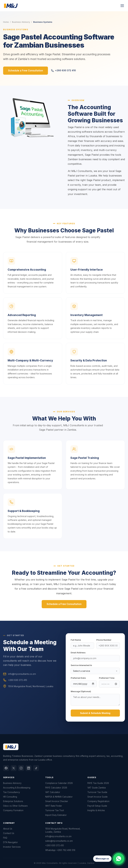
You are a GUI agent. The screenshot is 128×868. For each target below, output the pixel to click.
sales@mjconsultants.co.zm (59, 841)
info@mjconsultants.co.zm (58, 836)
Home (6, 22)
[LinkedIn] (29, 768)
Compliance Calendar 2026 (59, 783)
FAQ (5, 838)
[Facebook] (6, 768)
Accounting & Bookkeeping (16, 787)
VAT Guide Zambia (96, 787)
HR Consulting (10, 796)
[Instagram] (21, 768)
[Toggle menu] (122, 5)
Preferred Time (106, 678)
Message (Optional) (81, 691)
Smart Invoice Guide (97, 796)
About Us (7, 828)
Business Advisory (21, 22)
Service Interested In (81, 665)
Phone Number (103, 640)
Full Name (76, 640)
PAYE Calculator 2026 (56, 787)
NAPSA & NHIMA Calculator (59, 796)
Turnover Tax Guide (97, 792)
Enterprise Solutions (13, 801)
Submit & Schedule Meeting (95, 713)
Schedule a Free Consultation (25, 70)
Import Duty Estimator (56, 815)
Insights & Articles (96, 810)
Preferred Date (78, 678)
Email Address (78, 652)
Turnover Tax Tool (54, 810)
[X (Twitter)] (14, 768)
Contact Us (8, 833)
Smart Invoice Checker (56, 801)
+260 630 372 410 (65, 70)
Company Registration (98, 801)
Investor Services (12, 847)
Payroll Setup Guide (97, 806)
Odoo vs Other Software (15, 806)
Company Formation (13, 810)
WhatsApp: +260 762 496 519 (60, 850)
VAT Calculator (52, 792)
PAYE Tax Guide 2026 (98, 783)
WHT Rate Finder (53, 806)
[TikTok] (36, 768)
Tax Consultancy (11, 792)
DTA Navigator (10, 842)
